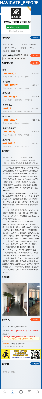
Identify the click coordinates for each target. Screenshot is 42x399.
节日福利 (10, 58)
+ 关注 (35, 37)
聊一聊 (35, 55)
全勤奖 (26, 55)
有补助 (23, 58)
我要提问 (35, 364)
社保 (4, 58)
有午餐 (17, 58)
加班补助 (19, 55)
